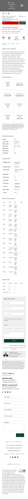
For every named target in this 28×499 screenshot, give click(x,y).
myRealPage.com (17, 464)
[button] (3, 392)
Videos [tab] (13, 43)
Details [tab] (4, 43)
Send (14, 340)
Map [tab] (17, 43)
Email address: (8, 409)
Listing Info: (6, 159)
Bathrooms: (6, 280)
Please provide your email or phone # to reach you (13, 319)
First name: (7, 397)
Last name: (7, 403)
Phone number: (8, 416)
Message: (6, 422)
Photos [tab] (9, 43)
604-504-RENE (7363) (14, 355)
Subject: (6, 325)
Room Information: (8, 198)
